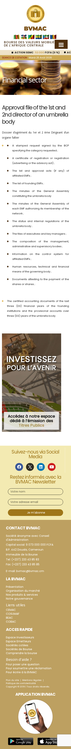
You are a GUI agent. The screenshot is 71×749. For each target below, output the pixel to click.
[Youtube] (52, 467)
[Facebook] (19, 467)
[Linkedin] (41, 467)
